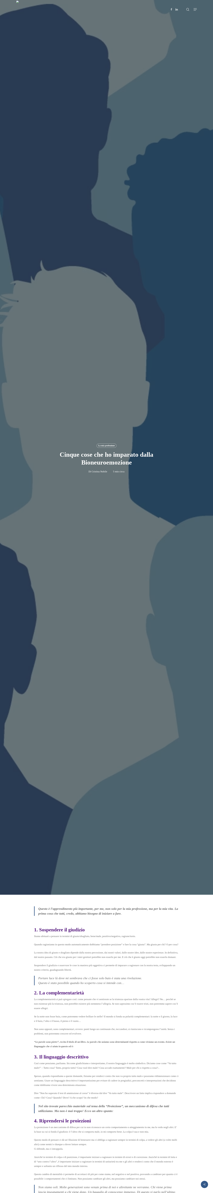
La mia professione (106, 446)
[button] (195, 9)
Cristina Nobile (99, 471)
